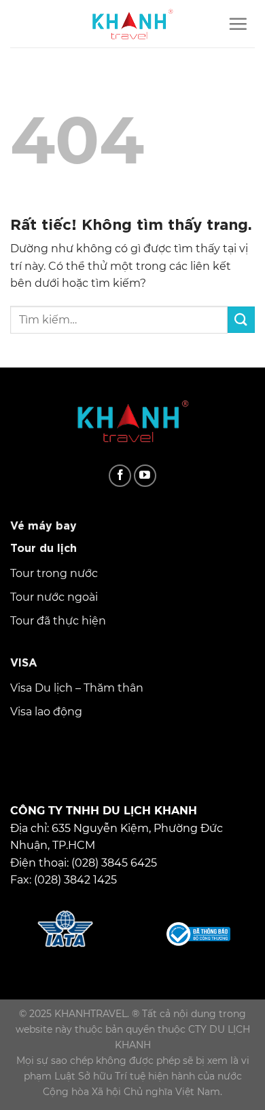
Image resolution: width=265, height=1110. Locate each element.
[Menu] (238, 24)
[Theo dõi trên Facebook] (120, 475)
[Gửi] (241, 319)
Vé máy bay (43, 524)
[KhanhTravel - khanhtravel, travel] (132, 23)
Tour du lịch (43, 546)
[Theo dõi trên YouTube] (145, 475)
